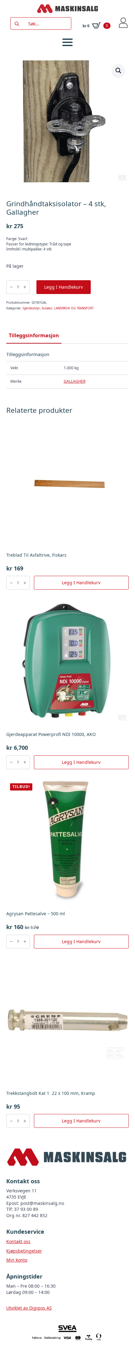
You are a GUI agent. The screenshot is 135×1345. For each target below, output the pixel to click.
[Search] (17, 24)
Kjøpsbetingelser (24, 1251)
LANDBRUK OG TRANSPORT (74, 308)
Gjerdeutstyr (31, 308)
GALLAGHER (74, 381)
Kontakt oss (18, 1241)
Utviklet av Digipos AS (29, 1308)
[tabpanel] (67, 370)
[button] (118, 70)
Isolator (47, 308)
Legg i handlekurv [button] (81, 583)
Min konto (16, 1260)
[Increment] (24, 287)
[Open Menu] (67, 42)
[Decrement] (11, 287)
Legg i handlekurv (63, 287)
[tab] (34, 335)
